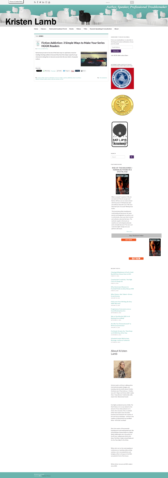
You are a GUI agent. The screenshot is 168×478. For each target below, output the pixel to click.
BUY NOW (128, 239)
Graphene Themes (46, 476)
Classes (43, 29)
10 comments (103, 77)
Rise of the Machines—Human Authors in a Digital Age (122, 170)
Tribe (85, 29)
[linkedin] (43, 2)
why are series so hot (57, 79)
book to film (41, 77)
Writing (46, 48)
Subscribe (116, 51)
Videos (78, 29)
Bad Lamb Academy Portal (58, 29)
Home (36, 29)
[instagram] (46, 2)
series (49, 79)
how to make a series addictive (63, 77)
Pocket (53, 71)
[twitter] (40, 2)
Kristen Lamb (40, 48)
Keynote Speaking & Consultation (101, 29)
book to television (50, 77)
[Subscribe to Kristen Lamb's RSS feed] (35, 2)
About (116, 29)
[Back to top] (164, 474)
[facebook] (37, 2)
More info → (130, 231)
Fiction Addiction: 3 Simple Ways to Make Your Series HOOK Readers (73, 44)
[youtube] (49, 2)
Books (71, 29)
